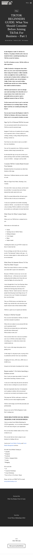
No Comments (25, 40)
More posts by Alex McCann (16, 546)
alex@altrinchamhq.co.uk (10, 481)
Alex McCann (9, 40)
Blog (16, 11)
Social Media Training (15, 443)
